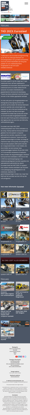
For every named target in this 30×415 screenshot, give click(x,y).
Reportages (15, 349)
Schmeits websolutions (15, 376)
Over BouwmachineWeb (15, 361)
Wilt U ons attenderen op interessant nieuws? (15, 363)
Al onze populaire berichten (15, 351)
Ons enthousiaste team (15, 362)
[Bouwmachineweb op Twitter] (25, 356)
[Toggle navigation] (26, 3)
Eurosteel (20, 187)
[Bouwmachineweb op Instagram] (23, 356)
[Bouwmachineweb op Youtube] (16, 356)
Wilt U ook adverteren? (15, 365)
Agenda (15, 352)
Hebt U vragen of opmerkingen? (15, 366)
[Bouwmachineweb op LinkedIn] (19, 356)
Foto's (15, 353)
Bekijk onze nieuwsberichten (15, 348)
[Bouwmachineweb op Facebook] (21, 356)
